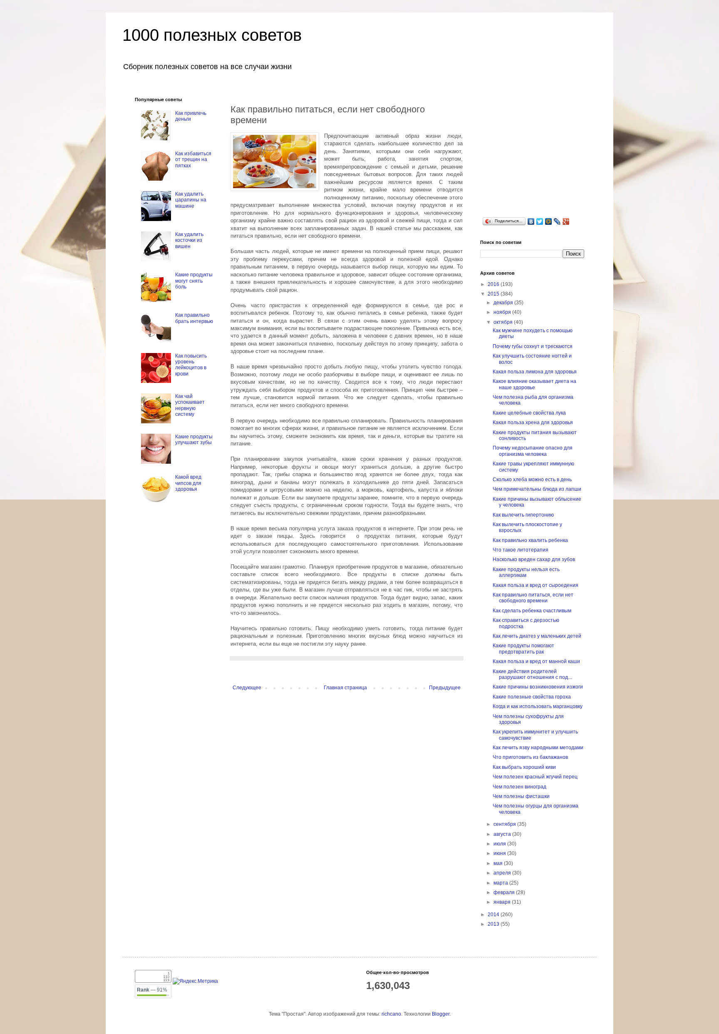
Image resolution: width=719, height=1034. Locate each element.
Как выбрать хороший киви (524, 767)
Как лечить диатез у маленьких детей (537, 636)
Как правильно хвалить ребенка (530, 540)
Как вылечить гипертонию (523, 515)
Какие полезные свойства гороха (532, 697)
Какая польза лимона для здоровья (535, 372)
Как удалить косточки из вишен (189, 240)
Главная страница (345, 688)
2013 (494, 924)
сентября (505, 824)
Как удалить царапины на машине (190, 200)
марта (501, 883)
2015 (494, 294)
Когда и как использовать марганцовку (538, 706)
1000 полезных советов (212, 35)
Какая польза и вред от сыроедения (535, 585)
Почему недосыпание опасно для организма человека (533, 451)
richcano (391, 1014)
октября (503, 322)
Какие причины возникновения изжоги (538, 687)
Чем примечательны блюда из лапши (537, 489)
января (502, 902)
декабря (503, 303)
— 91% (152, 990)
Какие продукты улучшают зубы (194, 439)
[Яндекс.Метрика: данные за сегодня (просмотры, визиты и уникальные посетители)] (195, 981)
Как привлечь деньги (190, 116)
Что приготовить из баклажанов (530, 757)
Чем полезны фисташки (521, 796)
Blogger (440, 1014)
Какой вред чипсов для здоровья (188, 483)
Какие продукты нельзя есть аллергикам (526, 572)
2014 (494, 914)
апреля (502, 873)
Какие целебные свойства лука (529, 413)
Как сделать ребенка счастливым (532, 611)
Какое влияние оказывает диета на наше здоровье (534, 384)
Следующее (247, 688)
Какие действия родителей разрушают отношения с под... (532, 674)
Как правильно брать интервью (194, 318)
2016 (494, 284)
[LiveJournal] (557, 221)
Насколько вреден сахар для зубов (534, 559)
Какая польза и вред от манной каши (536, 661)
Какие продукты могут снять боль (194, 281)
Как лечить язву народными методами (538, 748)
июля (500, 844)
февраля (504, 892)
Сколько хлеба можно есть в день (532, 479)
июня (500, 853)
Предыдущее (445, 688)
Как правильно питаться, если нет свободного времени (533, 598)
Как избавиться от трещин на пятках (193, 160)
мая (498, 863)
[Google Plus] (566, 221)
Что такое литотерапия (520, 550)
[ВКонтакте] (531, 221)
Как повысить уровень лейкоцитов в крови (191, 365)
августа (502, 834)
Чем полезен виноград (519, 787)
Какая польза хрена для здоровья (533, 422)
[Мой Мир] (548, 221)
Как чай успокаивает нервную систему (190, 405)
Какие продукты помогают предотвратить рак (523, 648)
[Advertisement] (542, 149)
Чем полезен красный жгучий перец (535, 777)
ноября (502, 312)
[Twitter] (540, 221)
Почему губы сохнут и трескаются (533, 346)
